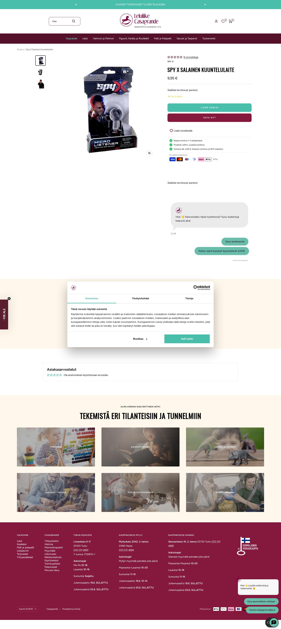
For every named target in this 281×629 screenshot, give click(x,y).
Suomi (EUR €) (26, 609)
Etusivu (20, 49)
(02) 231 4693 (81, 550)
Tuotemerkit (208, 38)
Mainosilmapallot (54, 547)
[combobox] (64, 21)
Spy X (170, 61)
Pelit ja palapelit (25, 547)
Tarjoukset (71, 38)
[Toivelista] (223, 21)
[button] (175, 57)
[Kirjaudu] (216, 21)
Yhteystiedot (52, 541)
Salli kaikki (187, 338)
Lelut (85, 38)
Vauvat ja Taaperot (187, 38)
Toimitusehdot (52, 563)
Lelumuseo (50, 554)
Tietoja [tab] (189, 298)
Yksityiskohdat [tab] (140, 298)
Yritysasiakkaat (25, 557)
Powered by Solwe (71, 609)
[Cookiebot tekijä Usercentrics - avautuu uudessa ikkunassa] (196, 287)
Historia (49, 544)
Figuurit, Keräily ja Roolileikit (134, 38)
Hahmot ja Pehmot (103, 38)
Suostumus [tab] (91, 298)
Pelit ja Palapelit (162, 38)
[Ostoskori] (230, 21)
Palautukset (51, 567)
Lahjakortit (23, 550)
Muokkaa (138, 338)
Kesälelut (22, 544)
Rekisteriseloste (53, 557)
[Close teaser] (9, 298)
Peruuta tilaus (52, 570)
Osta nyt (209, 117)
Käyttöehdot (52, 560)
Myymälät (50, 550)
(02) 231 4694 (126, 550)
